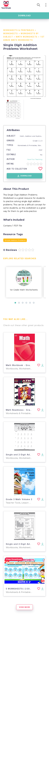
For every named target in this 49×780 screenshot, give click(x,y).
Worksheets (10, 33)
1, (38, 141)
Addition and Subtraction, (35, 136)
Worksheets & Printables (18, 30)
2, (40, 141)
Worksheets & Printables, (28, 145)
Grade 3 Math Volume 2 (19, 499)
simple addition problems (15, 240)
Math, (22, 136)
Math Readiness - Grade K (20, 409)
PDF (40, 150)
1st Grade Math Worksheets (24, 290)
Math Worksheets (26, 36)
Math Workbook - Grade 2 (20, 365)
